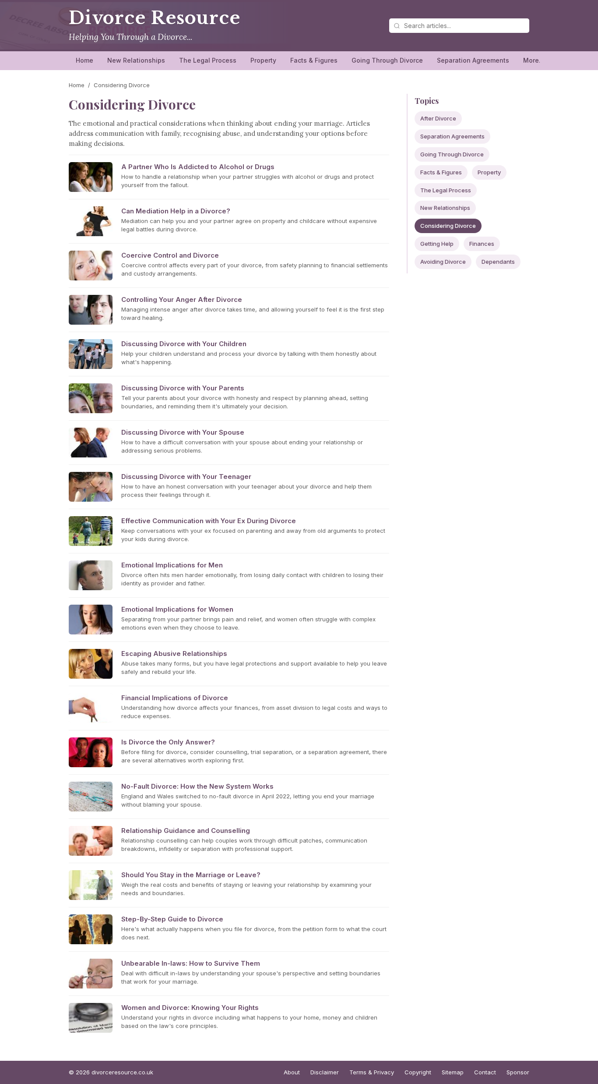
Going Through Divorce (387, 60)
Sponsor (518, 1072)
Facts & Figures (314, 60)
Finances (481, 243)
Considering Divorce (448, 225)
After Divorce (438, 118)
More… (534, 60)
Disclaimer (324, 1072)
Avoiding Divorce (443, 261)
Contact (485, 1072)
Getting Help (437, 243)
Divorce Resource (154, 18)
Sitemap (453, 1072)
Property (263, 60)
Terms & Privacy (371, 1072)
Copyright (418, 1072)
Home (84, 60)
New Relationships (136, 60)
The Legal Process (207, 60)
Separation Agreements (473, 60)
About (292, 1072)
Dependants (498, 261)
